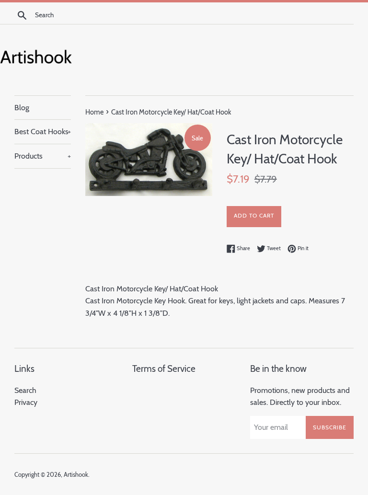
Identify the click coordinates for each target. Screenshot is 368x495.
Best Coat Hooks (42, 131)
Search (25, 390)
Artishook (76, 474)
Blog (21, 107)
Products (42, 156)
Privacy (25, 402)
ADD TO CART (254, 215)
